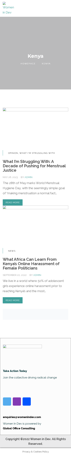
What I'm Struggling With (37, 153)
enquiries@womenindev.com (22, 417)
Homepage (28, 63)
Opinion (13, 153)
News (11, 251)
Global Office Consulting (19, 428)
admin (28, 177)
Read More (13, 202)
